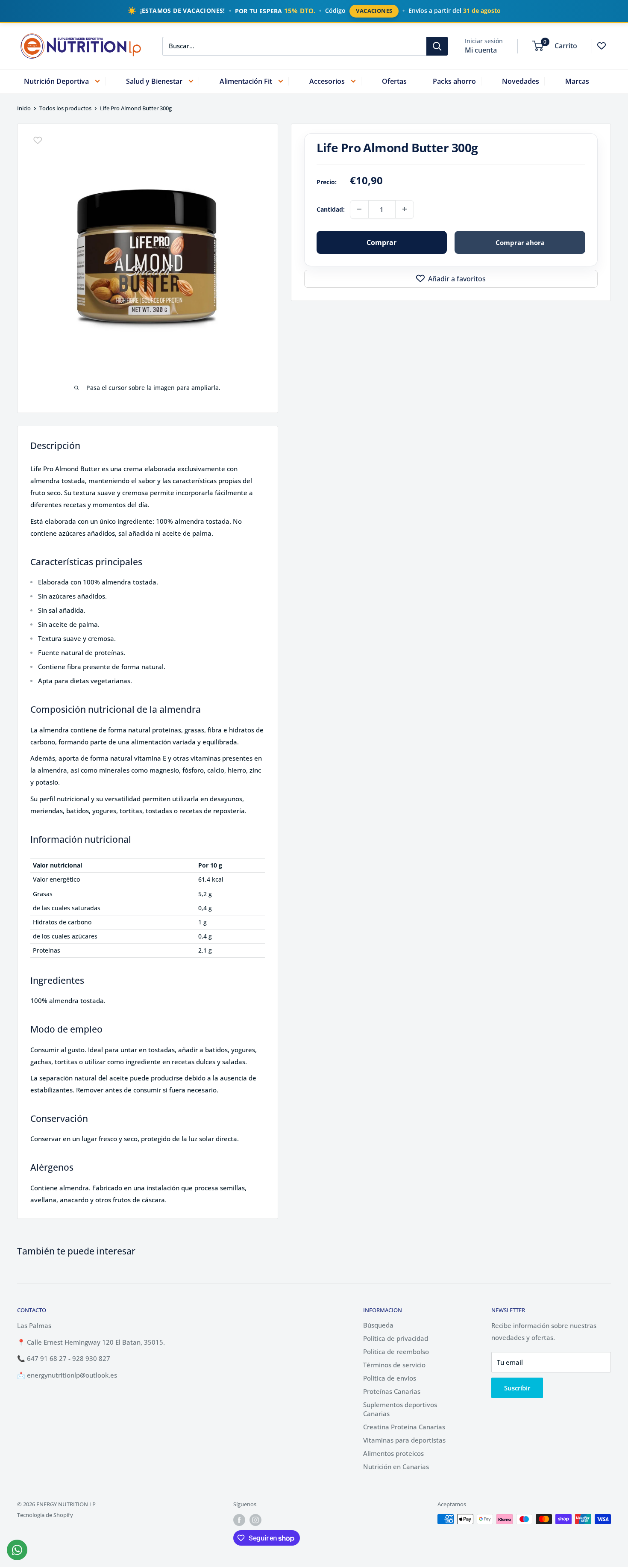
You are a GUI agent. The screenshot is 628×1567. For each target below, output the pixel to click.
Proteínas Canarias (391, 1391)
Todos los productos (65, 108)
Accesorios (327, 81)
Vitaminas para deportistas (404, 1440)
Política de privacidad (395, 1338)
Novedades (520, 81)
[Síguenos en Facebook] (239, 1520)
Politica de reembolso (396, 1351)
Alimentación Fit (246, 81)
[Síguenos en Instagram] (255, 1520)
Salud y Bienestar (154, 81)
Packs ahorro (454, 81)
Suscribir (517, 1388)
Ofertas (394, 81)
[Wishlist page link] (601, 45)
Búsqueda (378, 1325)
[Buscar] (437, 45)
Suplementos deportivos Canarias (400, 1409)
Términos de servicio (394, 1364)
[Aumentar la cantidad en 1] (405, 209)
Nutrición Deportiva (56, 81)
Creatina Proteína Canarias (404, 1426)
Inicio (24, 108)
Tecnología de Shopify (45, 1515)
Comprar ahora (520, 242)
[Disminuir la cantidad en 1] (359, 209)
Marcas (577, 81)
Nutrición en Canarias (396, 1466)
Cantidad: (331, 209)
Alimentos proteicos (393, 1453)
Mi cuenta (481, 49)
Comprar (381, 242)
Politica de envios (389, 1378)
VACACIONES (374, 11)
